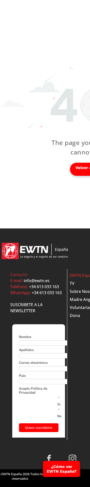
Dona (75, 315)
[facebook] (49, 459)
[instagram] (72, 459)
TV (72, 283)
